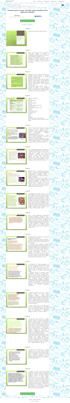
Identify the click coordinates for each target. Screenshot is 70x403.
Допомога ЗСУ (61, 1)
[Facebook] (35, 16)
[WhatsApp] (39, 16)
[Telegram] (41, 16)
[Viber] (38, 16)
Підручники (53, 1)
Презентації (46, 1)
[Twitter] (36, 16)
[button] (27, 21)
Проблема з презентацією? (27, 24)
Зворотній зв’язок (34, 401)
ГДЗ (34, 1)
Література (39, 1)
